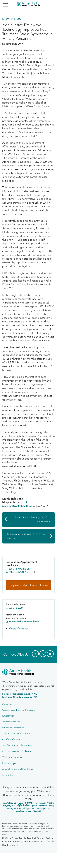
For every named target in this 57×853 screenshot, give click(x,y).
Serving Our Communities (16, 733)
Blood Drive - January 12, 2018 (32, 519)
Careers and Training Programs (18, 709)
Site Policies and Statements (17, 745)
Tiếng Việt (37, 811)
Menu (5, 3)
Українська (21, 811)
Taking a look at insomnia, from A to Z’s (30, 536)
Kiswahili (39, 808)
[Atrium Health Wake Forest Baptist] (28, 672)
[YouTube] (50, 653)
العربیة (14, 803)
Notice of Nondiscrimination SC (19, 697)
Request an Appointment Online (28, 585)
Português (11, 808)
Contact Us (8, 775)
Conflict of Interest (12, 739)
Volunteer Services (12, 757)
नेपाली (51, 806)
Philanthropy (9, 763)
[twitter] (42, 653)
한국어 (35, 806)
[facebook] (35, 653)
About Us (7, 703)
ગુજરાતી (50, 803)
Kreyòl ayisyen (9, 806)
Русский (30, 808)
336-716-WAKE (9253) (20, 568)
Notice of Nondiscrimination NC (19, 693)
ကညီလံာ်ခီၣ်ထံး (23, 806)
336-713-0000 (15, 607)
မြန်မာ (20, 803)
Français (42, 803)
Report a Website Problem (16, 751)
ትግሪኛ (46, 808)
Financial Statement (13, 727)
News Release (12, 19)
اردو (29, 811)
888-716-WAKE (16, 572)
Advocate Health (11, 721)
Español (6, 803)
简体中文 (28, 803)
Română (21, 808)
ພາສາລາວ (43, 806)
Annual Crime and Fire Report (18, 769)
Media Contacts (18, 628)
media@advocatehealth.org (24, 621)
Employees (8, 715)
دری (35, 803)
